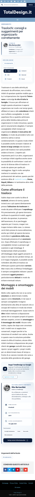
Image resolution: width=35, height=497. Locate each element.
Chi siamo (17, 487)
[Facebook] (1, 1)
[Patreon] (24, 1)
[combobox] (13, 4)
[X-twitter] (8, 1)
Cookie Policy (23, 483)
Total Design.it (18, 492)
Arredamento (6, 24)
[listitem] (10, 71)
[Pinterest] (11, 1)
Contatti (30, 483)
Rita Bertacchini (18, 387)
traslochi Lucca (21, 179)
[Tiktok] (21, 1)
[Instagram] (4, 1)
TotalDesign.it (17, 12)
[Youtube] (14, 1)
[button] (5, 470)
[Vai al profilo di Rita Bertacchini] (5, 45)
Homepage (5, 483)
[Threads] (18, 1)
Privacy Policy (14, 483)
